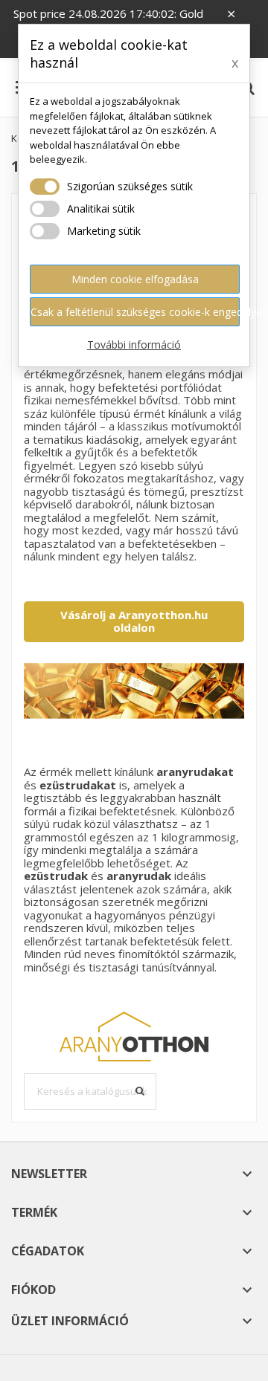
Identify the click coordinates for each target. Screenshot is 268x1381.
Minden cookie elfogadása (135, 279)
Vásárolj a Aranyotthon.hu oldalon (134, 621)
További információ (134, 344)
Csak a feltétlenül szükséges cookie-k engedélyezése (135, 312)
